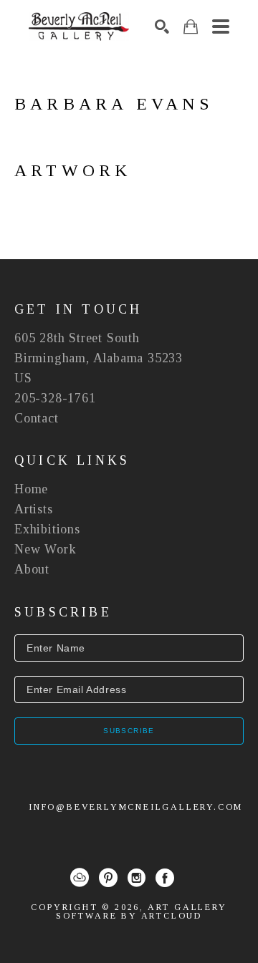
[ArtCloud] (79, 877)
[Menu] (220, 26)
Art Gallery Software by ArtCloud (141, 911)
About (31, 569)
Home (31, 489)
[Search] (162, 26)
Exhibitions (47, 529)
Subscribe (129, 731)
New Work (45, 549)
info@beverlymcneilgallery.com (136, 807)
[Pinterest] (108, 877)
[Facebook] (165, 877)
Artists (33, 509)
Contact (36, 418)
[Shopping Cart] (190, 27)
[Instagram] (136, 877)
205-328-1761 (55, 398)
